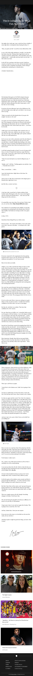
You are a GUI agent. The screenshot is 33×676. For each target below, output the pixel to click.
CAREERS (8, 662)
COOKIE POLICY (18, 664)
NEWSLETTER (9, 666)
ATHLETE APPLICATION (20, 660)
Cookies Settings (18, 668)
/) (20, 203)
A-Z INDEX (8, 668)
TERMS (7, 664)
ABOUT (7, 660)
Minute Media (14, 674)
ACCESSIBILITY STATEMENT (21, 666)
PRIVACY (17, 662)
